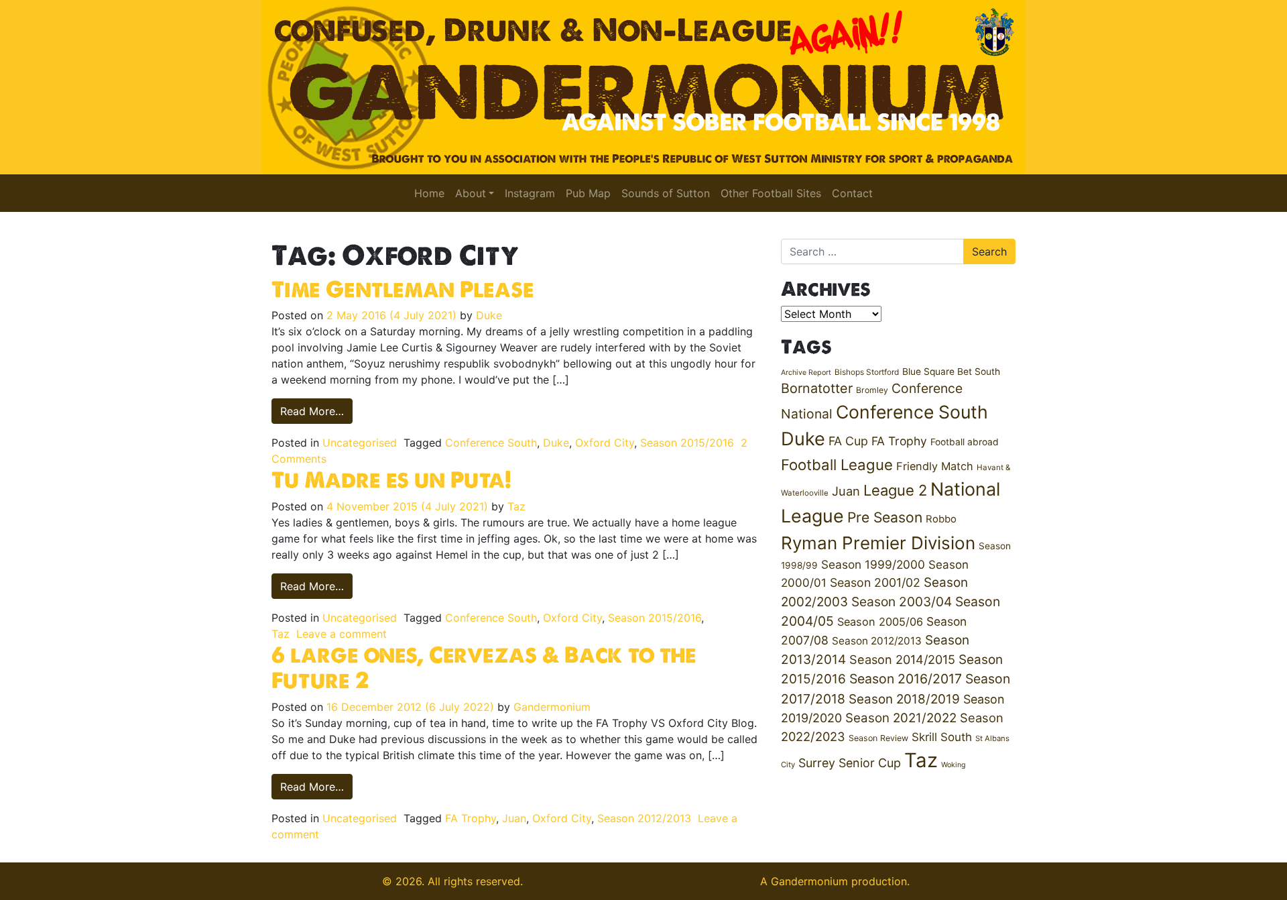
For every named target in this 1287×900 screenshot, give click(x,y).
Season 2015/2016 (687, 442)
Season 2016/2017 (905, 679)
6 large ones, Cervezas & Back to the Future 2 (483, 667)
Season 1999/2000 (873, 564)
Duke (489, 315)
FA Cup (848, 441)
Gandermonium (552, 707)
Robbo (941, 519)
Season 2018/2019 (904, 699)
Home (429, 193)
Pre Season (884, 517)
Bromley (872, 390)
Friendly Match (934, 466)
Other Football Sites (771, 193)
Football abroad (964, 442)
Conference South (491, 442)
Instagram (530, 193)
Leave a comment (341, 633)
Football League (837, 464)
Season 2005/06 (880, 621)
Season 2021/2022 (901, 718)
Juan (514, 818)
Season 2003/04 (901, 602)
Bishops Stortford (867, 372)
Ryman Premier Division (878, 542)
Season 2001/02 (875, 582)
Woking (953, 765)
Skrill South (942, 737)
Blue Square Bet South (951, 371)
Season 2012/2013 (644, 818)
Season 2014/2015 (902, 659)
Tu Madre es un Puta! (391, 479)
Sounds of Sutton (665, 193)
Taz (516, 506)
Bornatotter (817, 388)
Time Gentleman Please (402, 289)
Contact (852, 193)
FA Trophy (470, 818)
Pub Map (588, 193)
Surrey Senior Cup (849, 763)
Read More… (316, 411)
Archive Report (806, 372)
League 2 (895, 490)
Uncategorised (359, 442)
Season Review (878, 738)
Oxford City (604, 442)
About (470, 193)
